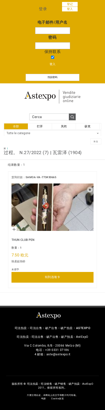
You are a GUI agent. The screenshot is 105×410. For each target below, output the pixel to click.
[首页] (52, 96)
